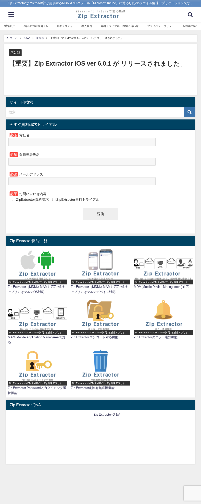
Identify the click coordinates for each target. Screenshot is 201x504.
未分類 (15, 52)
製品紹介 (9, 25)
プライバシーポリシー (160, 25)
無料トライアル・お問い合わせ (119, 25)
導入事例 (86, 25)
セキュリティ (65, 25)
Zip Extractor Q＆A (36, 25)
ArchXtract (190, 25)
